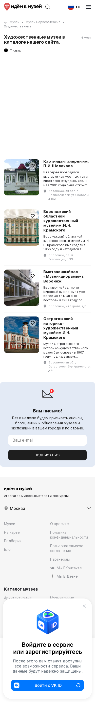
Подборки (13, 541)
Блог (8, 549)
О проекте (59, 524)
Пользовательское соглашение (66, 548)
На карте (12, 532)
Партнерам (60, 559)
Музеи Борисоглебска (43, 22)
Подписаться (48, 455)
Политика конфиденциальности (69, 535)
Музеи (15, 22)
